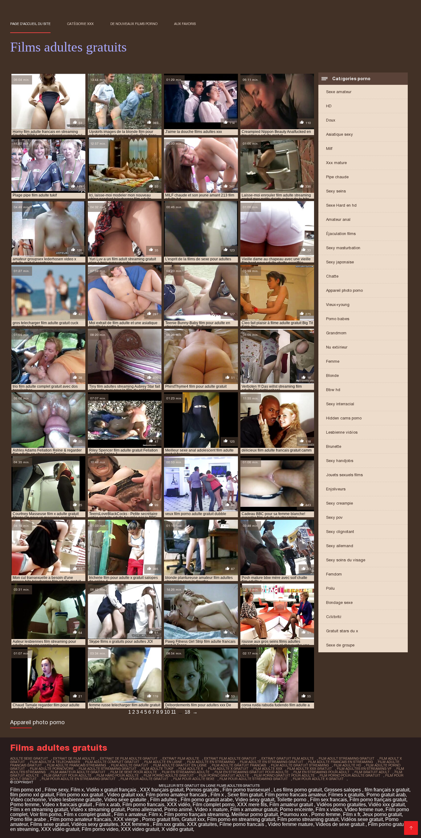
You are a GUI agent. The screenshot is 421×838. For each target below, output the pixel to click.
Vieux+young (337, 304)
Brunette (333, 446)
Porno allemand (144, 809)
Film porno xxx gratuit (80, 794)
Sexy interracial (340, 404)
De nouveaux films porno (133, 24)
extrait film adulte (180, 758)
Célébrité (333, 616)
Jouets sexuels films (344, 475)
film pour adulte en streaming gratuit (79, 779)
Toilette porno (292, 799)
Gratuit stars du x (342, 631)
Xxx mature (336, 162)
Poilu (330, 588)
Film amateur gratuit (291, 804)
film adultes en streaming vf (364, 768)
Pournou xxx (294, 814)
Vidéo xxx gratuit (386, 804)
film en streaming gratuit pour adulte (251, 772)
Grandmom (336, 333)
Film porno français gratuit (377, 799)
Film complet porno (214, 804)
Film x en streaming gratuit (39, 809)
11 (173, 712)
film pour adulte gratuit (144, 779)
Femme (332, 361)
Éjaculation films (341, 233)
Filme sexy (56, 789)
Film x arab (108, 804)
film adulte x (190, 768)
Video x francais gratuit (67, 804)
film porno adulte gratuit (169, 775)
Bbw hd (333, 389)
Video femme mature (290, 824)
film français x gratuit (387, 789)
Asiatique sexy (339, 134)
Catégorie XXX (80, 24)
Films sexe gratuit (49, 824)
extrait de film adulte (74, 758)
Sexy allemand (339, 545)
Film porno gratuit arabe (207, 799)
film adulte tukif (157, 768)
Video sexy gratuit (254, 799)
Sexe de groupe (340, 645)
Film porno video (100, 829)
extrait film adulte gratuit (230, 758)
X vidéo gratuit (177, 829)
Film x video (329, 809)
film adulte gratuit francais (239, 765)
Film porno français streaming (196, 814)
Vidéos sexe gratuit (362, 819)
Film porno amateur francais (177, 794)
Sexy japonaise (340, 262)
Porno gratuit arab (386, 794)
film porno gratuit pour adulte (284, 775)
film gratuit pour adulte (68, 775)
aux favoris (185, 24)
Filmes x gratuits (346, 794)
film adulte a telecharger (55, 762)
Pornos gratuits (203, 789)
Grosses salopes (343, 789)
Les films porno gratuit (298, 789)
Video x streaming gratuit (97, 809)
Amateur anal (338, 219)
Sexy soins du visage (345, 560)
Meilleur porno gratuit (254, 814)
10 (167, 712)
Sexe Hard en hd (341, 205)
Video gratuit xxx (125, 794)
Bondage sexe (339, 602)
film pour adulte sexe (194, 779)
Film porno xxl (26, 789)
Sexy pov (334, 517)
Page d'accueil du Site (30, 24)
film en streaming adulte (186, 772)
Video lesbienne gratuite (75, 799)
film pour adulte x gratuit (318, 779)
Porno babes (337, 318)
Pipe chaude (337, 177)
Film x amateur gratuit (253, 809)
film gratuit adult (372, 772)
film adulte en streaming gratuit (271, 762)
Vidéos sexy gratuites (94, 824)
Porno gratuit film (160, 819)
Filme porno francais (242, 824)
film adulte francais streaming (76, 765)
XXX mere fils (252, 804)
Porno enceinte (296, 809)
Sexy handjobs (339, 460)
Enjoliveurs (335, 489)
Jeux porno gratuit (382, 814)
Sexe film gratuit (245, 794)
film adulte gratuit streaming (300, 765)
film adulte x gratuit (228, 768)
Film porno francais (143, 804)
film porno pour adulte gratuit (350, 775)
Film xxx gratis (168, 824)
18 (187, 712)
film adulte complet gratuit (112, 762)
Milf (329, 148)
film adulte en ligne (163, 762)
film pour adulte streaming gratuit (253, 779)
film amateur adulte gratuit (78, 772)
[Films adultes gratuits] (411, 828)
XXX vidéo (178, 804)
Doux (330, 120)
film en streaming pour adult (321, 772)
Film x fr (351, 814)
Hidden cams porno (344, 418)
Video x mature (211, 809)
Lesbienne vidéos (342, 432)
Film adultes (164, 799)
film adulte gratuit (129, 765)
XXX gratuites (202, 824)
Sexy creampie (339, 503)
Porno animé (178, 809)
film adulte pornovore (52, 768)
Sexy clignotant (340, 531)
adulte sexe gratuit (29, 758)
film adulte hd (347, 765)
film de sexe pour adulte (133, 772)
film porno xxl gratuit (32, 794)
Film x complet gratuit (88, 814)
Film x (77, 789)
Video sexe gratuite (126, 799)
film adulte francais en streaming (340, 762)
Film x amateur (130, 814)
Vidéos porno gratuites (341, 804)
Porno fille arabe (28, 819)
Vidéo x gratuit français (111, 789)
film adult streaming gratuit (346, 758)
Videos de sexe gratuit (341, 824)
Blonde (332, 375)
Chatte (332, 276)
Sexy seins (336, 191)
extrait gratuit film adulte (287, 758)
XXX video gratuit (140, 829)
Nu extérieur (336, 347)
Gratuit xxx (193, 819)
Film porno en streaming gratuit (241, 819)
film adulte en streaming (211, 762)
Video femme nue (364, 809)
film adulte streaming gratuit (108, 768)
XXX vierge (126, 819)
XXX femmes (135, 824)
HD (329, 106)
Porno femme (24, 804)
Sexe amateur (338, 91)
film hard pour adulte (117, 775)
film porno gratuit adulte (224, 775)
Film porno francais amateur (295, 794)
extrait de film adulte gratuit (128, 758)
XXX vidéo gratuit (60, 829)
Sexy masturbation (343, 248)
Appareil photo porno (344, 290)
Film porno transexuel (247, 789)
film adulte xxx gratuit (309, 768)
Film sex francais (328, 799)
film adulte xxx (267, 768)
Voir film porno (45, 814)
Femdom (334, 574)
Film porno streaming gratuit (307, 819)
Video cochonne (28, 799)
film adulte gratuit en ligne (180, 765)
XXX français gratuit (161, 789)
